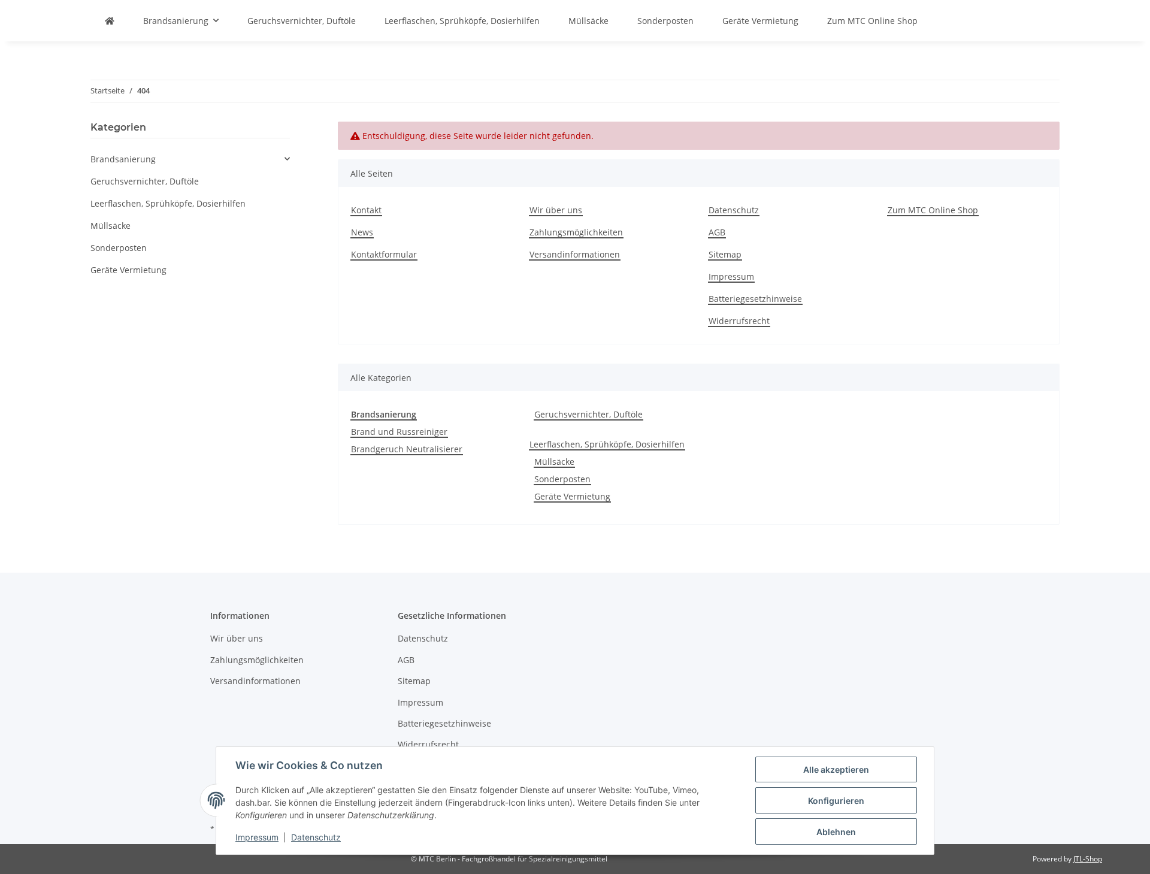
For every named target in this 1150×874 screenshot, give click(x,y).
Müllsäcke (554, 461)
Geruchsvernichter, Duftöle (588, 414)
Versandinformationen (574, 254)
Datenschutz (734, 210)
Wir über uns (555, 210)
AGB (717, 232)
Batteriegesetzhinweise (755, 298)
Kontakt (366, 210)
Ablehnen (836, 832)
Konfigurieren (836, 801)
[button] (190, 159)
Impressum (731, 276)
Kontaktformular (384, 254)
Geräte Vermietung (572, 496)
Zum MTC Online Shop (872, 20)
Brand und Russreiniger (399, 431)
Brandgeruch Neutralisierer (406, 449)
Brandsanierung (123, 159)
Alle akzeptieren (836, 769)
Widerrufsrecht (739, 320)
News (362, 232)
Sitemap (725, 254)
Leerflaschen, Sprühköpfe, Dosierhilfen (607, 444)
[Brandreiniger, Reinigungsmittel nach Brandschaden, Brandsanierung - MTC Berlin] (109, 20)
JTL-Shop (1087, 859)
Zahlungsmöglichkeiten (576, 232)
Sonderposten (562, 479)
